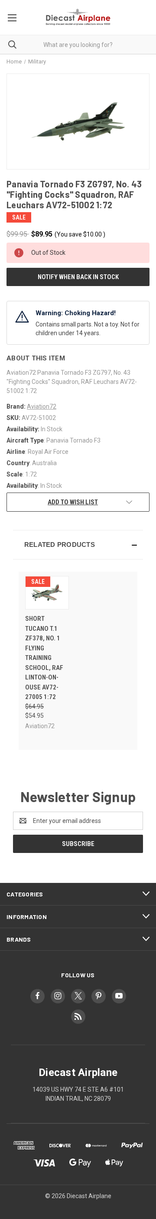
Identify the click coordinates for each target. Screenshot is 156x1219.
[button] (78, 545)
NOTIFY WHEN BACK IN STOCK (78, 277)
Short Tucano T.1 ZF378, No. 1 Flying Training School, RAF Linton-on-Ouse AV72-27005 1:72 (44, 658)
